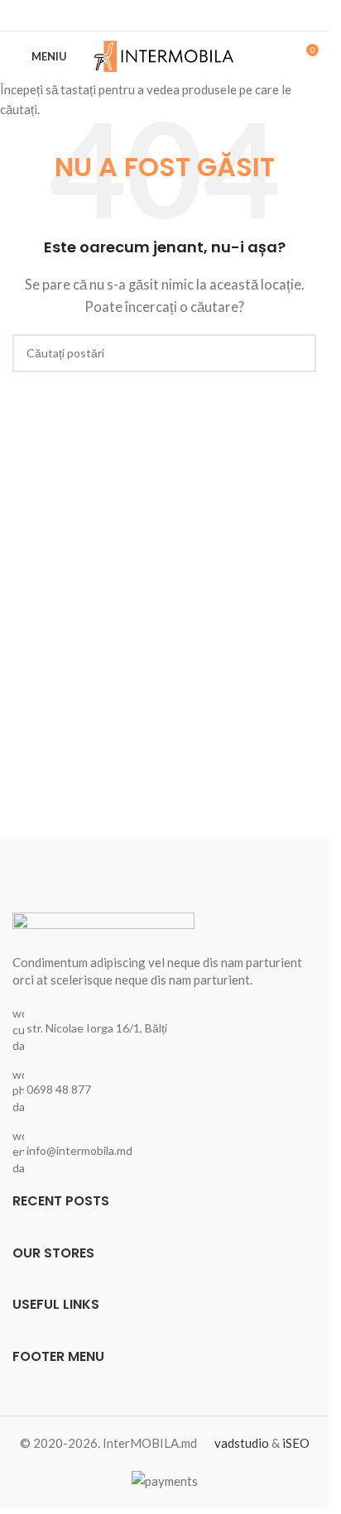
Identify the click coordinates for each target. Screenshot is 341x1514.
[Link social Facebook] (165, 15)
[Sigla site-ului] (164, 54)
